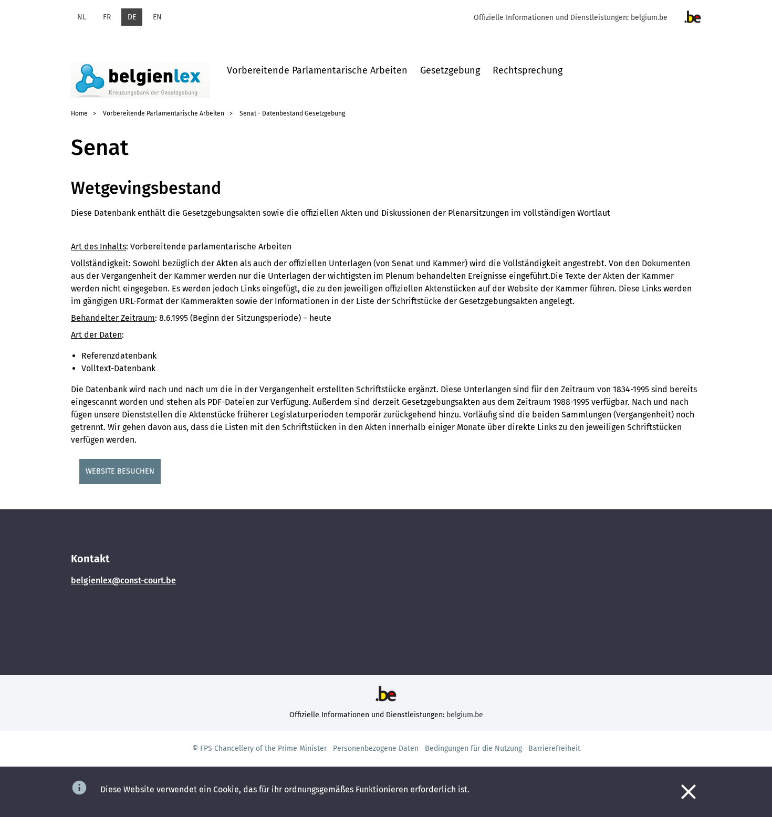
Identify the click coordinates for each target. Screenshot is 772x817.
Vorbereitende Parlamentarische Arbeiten (163, 113)
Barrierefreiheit (554, 748)
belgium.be (649, 17)
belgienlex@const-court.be (123, 580)
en (157, 17)
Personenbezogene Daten (376, 748)
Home (79, 113)
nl (81, 17)
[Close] (688, 791)
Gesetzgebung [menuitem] (450, 70)
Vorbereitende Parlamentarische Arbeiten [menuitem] (317, 70)
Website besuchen (120, 471)
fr (107, 17)
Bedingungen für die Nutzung (473, 748)
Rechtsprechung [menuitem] (527, 70)
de (132, 17)
